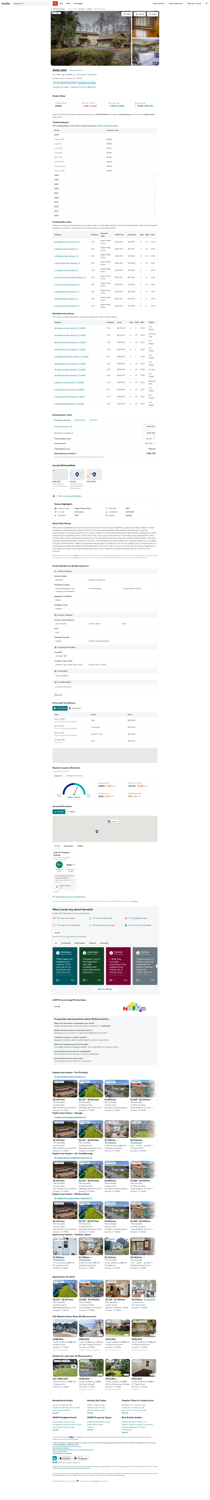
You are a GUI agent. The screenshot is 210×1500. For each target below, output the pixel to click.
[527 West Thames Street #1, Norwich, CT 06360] (91, 1328)
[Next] (156, 1095)
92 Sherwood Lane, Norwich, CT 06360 (70, 364)
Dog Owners (80, 943)
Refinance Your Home (86, 83)
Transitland (80, 1437)
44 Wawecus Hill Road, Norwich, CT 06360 (71, 357)
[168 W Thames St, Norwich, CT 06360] (117, 1288)
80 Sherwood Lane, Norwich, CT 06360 (70, 342)
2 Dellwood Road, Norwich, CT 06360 (69, 382)
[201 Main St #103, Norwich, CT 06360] (144, 1288)
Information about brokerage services (66, 1449)
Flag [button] (72, 980)
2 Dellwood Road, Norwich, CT (66, 249)
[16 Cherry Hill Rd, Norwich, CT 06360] (142, 1129)
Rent (69, 3)
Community (66, 943)
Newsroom (96, 1466)
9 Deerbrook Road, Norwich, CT (66, 292)
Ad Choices (149, 1466)
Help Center (95, 1481)
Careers (89, 1466)
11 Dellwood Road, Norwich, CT (66, 256)
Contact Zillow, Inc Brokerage (62, 1453)
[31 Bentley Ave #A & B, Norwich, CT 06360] (117, 1129)
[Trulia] (54, 1458)
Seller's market (74, 797)
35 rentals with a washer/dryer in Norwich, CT (73, 1198)
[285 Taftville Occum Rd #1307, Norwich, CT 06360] (65, 1088)
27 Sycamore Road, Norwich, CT (67, 306)
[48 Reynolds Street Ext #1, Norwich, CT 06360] (142, 1246)
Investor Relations (105, 1466)
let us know (121, 1475)
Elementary (68, 846)
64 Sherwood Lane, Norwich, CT (67, 242)
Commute (104, 943)
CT (75, 9)
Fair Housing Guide (80, 1466)
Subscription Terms (125, 1466)
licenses (110, 1443)
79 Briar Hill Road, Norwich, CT (66, 299)
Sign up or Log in (194, 3)
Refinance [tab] (94, 420)
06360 (89, 9)
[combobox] (35, 3)
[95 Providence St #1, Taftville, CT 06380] (65, 1246)
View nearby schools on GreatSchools (70, 897)
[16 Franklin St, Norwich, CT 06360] (142, 1088)
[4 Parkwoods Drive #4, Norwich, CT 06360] (117, 1328)
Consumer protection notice (86, 1449)
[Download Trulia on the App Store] (65, 1458)
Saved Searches (176, 3)
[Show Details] (154, 135)
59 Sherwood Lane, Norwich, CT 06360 (70, 328)
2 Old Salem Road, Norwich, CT (66, 270)
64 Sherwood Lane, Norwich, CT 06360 (70, 335)
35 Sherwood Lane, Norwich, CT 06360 (70, 375)
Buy (61, 3)
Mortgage (78, 3)
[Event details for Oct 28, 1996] (154, 741)
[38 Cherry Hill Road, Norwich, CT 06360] (91, 1368)
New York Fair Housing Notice (60, 1448)
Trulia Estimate (62, 126)
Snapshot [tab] (58, 776)
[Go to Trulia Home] (7, 3)
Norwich (81, 9)
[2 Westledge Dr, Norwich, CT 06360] (91, 1088)
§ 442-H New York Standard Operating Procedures (66, 1446)
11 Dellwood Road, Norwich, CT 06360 (69, 397)
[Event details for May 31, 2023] (154, 720)
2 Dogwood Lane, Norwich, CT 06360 (69, 389)
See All (58, 933)
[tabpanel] (105, 441)
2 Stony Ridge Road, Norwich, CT (67, 263)
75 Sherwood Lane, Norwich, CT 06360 (70, 349)
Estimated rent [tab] (80, 420)
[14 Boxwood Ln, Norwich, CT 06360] (65, 1368)
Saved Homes (158, 3)
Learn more (134, 901)
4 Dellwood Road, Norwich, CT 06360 (69, 404)
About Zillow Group (68, 1466)
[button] (55, 3)
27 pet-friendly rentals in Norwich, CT (70, 1077)
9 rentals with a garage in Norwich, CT (70, 1117)
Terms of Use (115, 1466)
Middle (80, 846)
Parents (92, 943)
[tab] (60, 708)
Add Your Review (105, 989)
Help (133, 1466)
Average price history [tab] (74, 776)
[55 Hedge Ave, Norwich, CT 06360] (117, 1246)
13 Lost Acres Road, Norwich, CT (67, 284)
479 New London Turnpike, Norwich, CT (70, 277)
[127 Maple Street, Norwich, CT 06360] (144, 1368)
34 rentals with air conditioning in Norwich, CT (73, 1158)
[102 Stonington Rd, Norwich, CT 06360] (117, 1088)
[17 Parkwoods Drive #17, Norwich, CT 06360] (144, 1328)
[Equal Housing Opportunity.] (77, 1481)
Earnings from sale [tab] (62, 420)
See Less (59, 695)
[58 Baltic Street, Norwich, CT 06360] (65, 1328)
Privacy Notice (140, 1466)
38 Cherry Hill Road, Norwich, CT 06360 (70, 369)
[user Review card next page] (157, 966)
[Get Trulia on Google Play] (81, 1458)
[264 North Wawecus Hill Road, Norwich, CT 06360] (117, 1368)
